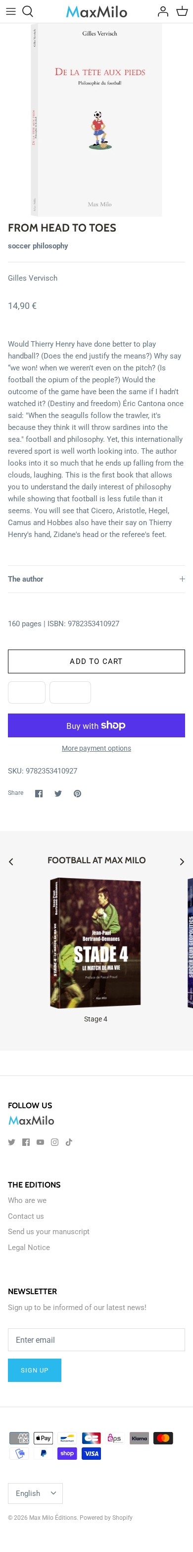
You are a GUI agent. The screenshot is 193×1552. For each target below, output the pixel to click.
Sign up (34, 1370)
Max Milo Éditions (53, 1517)
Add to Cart (96, 661)
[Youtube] (40, 1142)
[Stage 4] (95, 943)
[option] (96, 120)
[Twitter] (11, 1142)
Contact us (26, 1216)
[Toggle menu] (11, 11)
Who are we (27, 1200)
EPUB (26, 692)
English (28, 1493)
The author (26, 579)
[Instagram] (54, 1142)
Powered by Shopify (106, 1517)
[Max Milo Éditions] (97, 11)
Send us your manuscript (49, 1231)
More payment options (96, 748)
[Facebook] (26, 1142)
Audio (70, 692)
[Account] (160, 11)
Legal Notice (29, 1247)
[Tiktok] (69, 1142)
